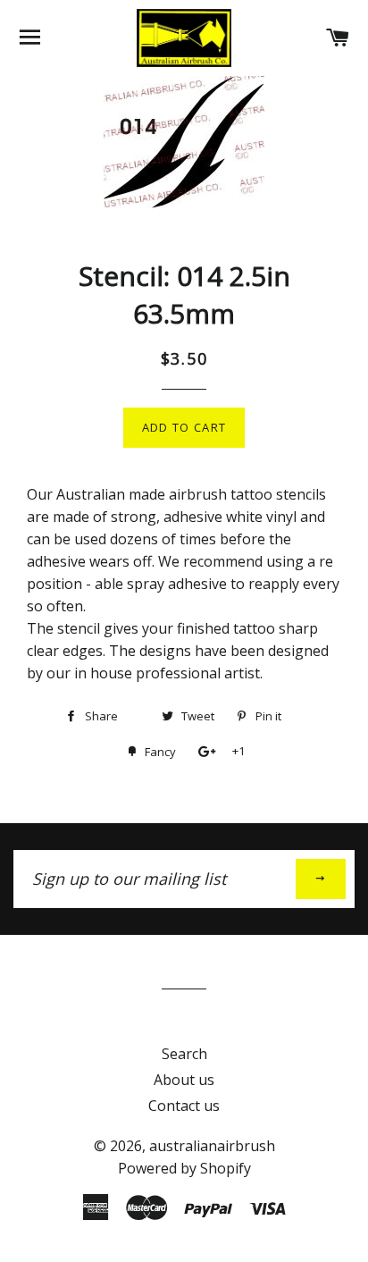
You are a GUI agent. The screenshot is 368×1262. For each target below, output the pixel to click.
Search (184, 1054)
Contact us (184, 1105)
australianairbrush (212, 1146)
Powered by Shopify (184, 1168)
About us (184, 1080)
